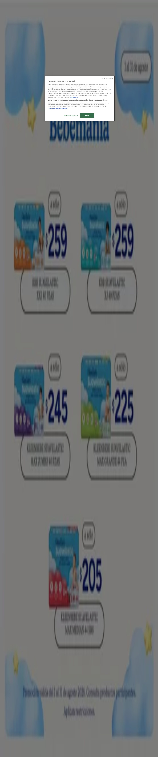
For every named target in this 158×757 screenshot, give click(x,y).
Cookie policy (74, 97)
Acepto (87, 115)
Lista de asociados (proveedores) (58, 108)
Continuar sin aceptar (107, 78)
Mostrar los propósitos (71, 115)
